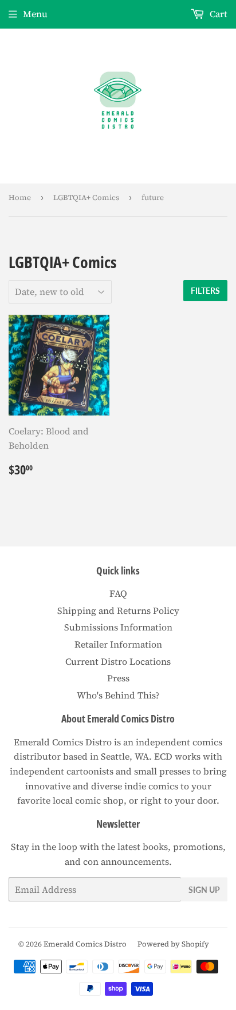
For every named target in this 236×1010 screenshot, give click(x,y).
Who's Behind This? (118, 695)
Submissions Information (118, 627)
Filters (205, 291)
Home (20, 197)
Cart (217, 13)
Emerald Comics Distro (85, 944)
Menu (35, 13)
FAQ (118, 593)
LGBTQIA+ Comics (86, 197)
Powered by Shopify (173, 944)
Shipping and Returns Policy (118, 610)
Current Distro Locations (118, 661)
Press (118, 678)
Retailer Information (118, 644)
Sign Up (204, 890)
